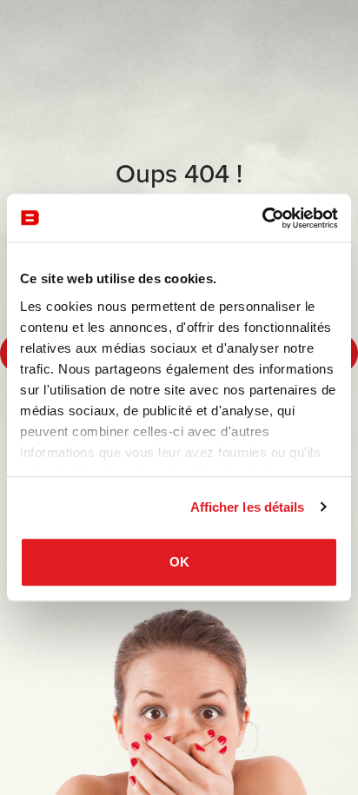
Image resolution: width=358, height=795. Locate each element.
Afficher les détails (247, 507)
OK (179, 561)
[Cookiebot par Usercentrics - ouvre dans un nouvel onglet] (262, 218)
